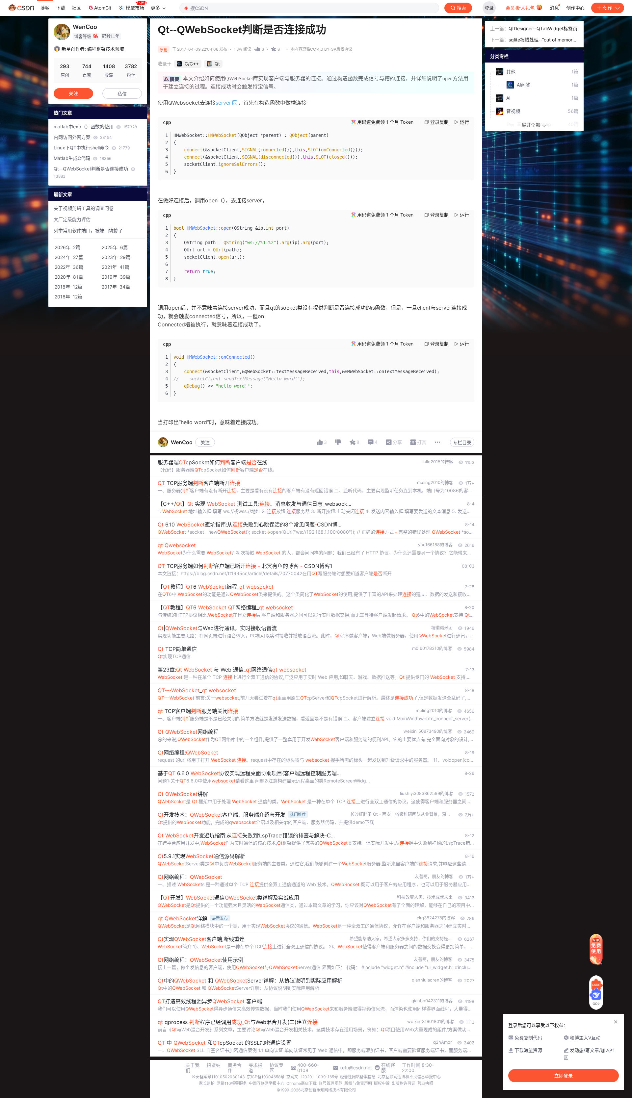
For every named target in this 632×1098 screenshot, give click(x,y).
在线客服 (388, 1067)
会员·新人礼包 (521, 8)
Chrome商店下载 (301, 1083)
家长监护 (207, 1083)
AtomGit (102, 8)
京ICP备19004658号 (265, 1076)
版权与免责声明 (358, 1083)
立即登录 (563, 1075)
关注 (205, 442)
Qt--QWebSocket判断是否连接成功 (91, 172)
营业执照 (425, 1083)
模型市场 (135, 8)
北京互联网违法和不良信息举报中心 (409, 1076)
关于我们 (192, 1067)
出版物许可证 (403, 1083)
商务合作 (235, 1067)
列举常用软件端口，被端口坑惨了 (88, 230)
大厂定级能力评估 (72, 219)
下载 (60, 8)
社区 (76, 8)
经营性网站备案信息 (358, 1076)
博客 (44, 8)
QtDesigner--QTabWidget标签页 (543, 28)
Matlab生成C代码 (82, 158)
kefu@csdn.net (355, 1067)
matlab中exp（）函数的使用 (95, 126)
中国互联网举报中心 (266, 1083)
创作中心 (575, 8)
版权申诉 (382, 1083)
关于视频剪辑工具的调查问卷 (84, 208)
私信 (122, 93)
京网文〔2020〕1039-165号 (312, 1076)
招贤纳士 (214, 1067)
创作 (607, 8)
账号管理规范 (330, 1083)
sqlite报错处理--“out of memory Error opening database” (542, 40)
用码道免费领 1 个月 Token (385, 122)
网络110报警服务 (232, 1083)
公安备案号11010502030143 (218, 1076)
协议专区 (276, 1067)
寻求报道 (255, 1067)
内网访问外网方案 (83, 137)
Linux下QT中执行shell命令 (92, 147)
